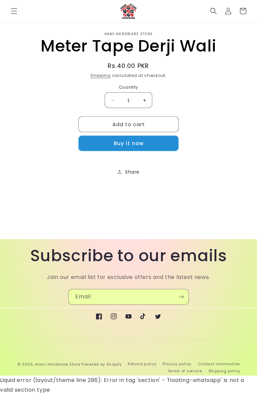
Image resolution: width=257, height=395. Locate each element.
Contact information (219, 364)
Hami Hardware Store (57, 364)
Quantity (128, 87)
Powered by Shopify (101, 364)
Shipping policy (224, 371)
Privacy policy (177, 364)
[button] (14, 11)
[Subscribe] (181, 297)
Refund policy (142, 364)
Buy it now (129, 143)
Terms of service (184, 371)
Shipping (100, 75)
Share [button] (132, 172)
